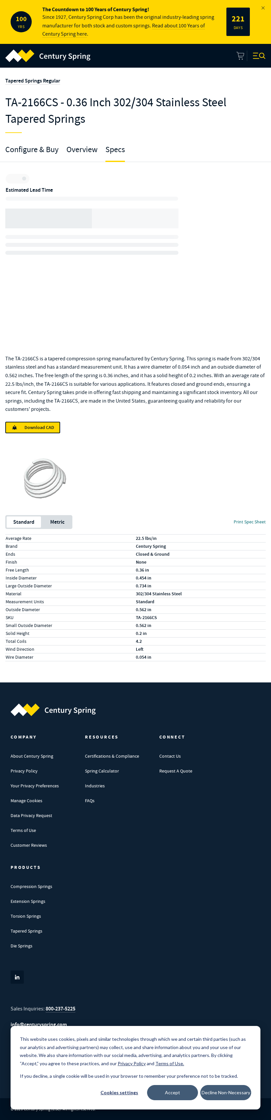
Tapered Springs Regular (32, 80)
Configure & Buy (31, 149)
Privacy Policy (24, 771)
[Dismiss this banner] (263, 8)
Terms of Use (23, 830)
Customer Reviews (29, 845)
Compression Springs (31, 886)
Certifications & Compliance (112, 756)
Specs (115, 149)
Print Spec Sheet (250, 522)
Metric (57, 521)
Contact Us (170, 756)
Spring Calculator (102, 771)
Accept (172, 1092)
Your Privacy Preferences (35, 786)
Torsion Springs (26, 916)
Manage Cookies (26, 801)
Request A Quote (175, 771)
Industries (95, 786)
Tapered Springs (26, 931)
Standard (23, 521)
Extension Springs (28, 901)
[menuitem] (48, 55)
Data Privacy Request (31, 815)
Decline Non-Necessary (226, 1092)
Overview (81, 149)
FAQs (90, 801)
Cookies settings (119, 1092)
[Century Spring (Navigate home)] (53, 710)
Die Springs (21, 946)
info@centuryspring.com (39, 1024)
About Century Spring (32, 756)
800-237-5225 (60, 1008)
